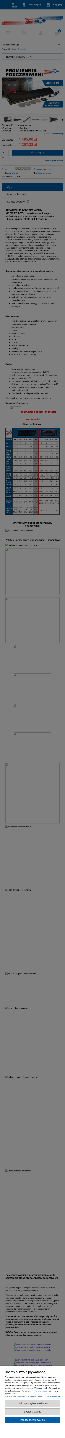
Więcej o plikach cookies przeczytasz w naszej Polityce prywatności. (32, 1396)
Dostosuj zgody (32, 1411)
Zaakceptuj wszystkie (32, 1419)
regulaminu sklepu (39, 1391)
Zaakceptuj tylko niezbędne (32, 1403)
